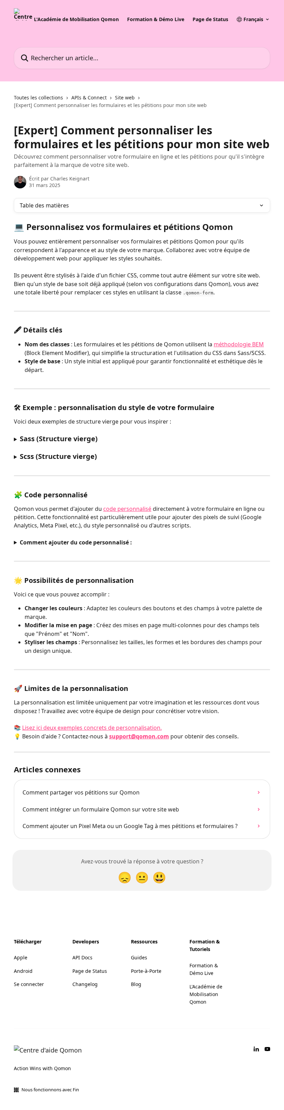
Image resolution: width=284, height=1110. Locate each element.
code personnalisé (127, 509)
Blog (136, 984)
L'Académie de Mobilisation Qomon (76, 19)
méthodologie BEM (239, 344)
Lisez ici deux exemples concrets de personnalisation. (92, 727)
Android (23, 971)
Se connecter (29, 984)
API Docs (82, 957)
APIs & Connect (89, 97)
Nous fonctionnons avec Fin (50, 1089)
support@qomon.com (139, 736)
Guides (139, 957)
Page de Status (210, 19)
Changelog (85, 984)
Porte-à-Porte (146, 971)
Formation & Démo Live (155, 19)
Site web (125, 97)
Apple (20, 957)
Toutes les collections (38, 97)
